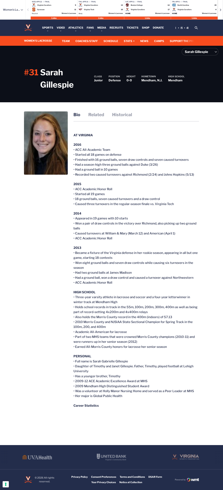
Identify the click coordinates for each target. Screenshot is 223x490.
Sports (47, 27)
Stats (128, 41)
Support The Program (186, 41)
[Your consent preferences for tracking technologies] (6, 484)
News (144, 41)
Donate (158, 27)
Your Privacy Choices (103, 482)
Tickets (132, 27)
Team (66, 41)
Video (61, 27)
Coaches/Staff (86, 41)
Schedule (111, 41)
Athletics (75, 27)
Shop (145, 27)
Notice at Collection (130, 482)
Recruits (116, 27)
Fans (90, 27)
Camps (159, 41)
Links (53, 18)
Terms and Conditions (132, 476)
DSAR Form (155, 476)
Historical (122, 114)
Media (101, 27)
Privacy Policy (79, 476)
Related (96, 114)
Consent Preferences (103, 476)
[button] (220, 10)
